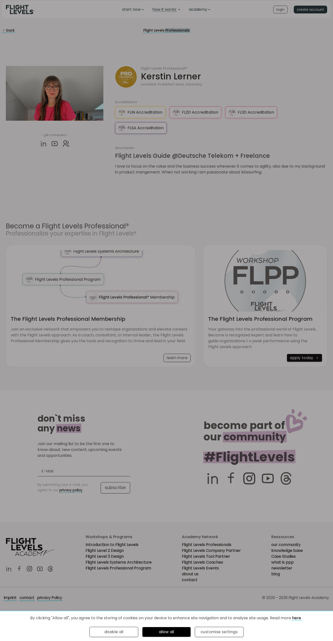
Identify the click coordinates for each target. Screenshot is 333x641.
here (297, 618)
